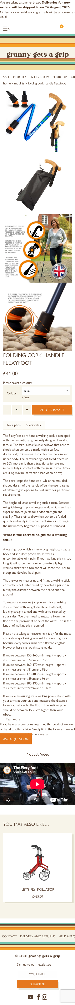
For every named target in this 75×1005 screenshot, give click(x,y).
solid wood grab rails (34, 12)
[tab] (13, 425)
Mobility (19, 76)
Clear (25, 397)
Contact (9, 936)
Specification (34, 424)
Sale (6, 76)
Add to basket (52, 409)
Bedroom (60, 76)
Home (7, 83)
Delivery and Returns (37, 936)
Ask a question (16, 739)
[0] (59, 30)
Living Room (39, 76)
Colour (11, 393)
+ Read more (11, 719)
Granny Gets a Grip (37, 53)
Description (13, 424)
